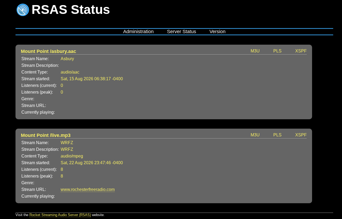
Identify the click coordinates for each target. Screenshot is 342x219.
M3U (255, 51)
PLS (277, 51)
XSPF (301, 51)
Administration (138, 31)
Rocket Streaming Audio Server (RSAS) (60, 215)
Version (217, 31)
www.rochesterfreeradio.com (88, 189)
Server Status (181, 31)
